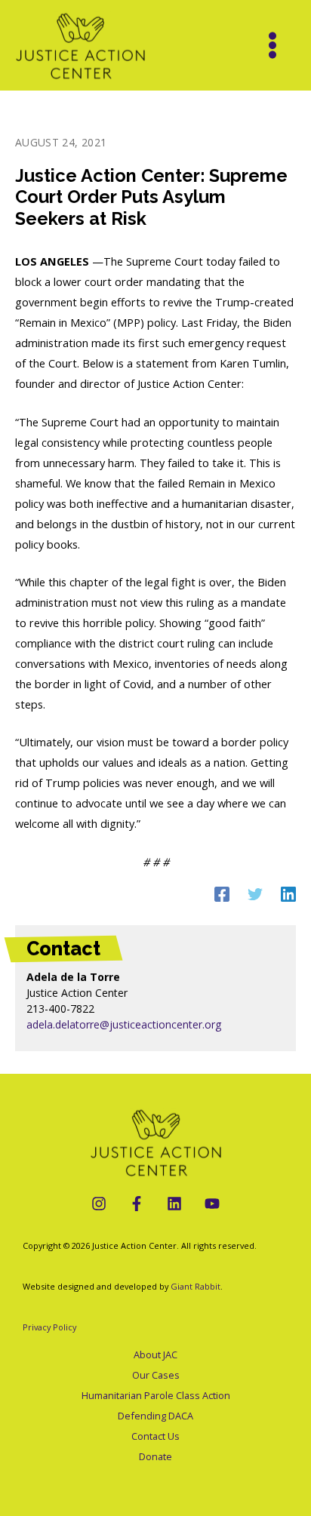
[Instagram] (98, 1203)
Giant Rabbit (195, 1286)
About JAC (155, 1354)
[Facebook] (221, 893)
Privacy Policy (49, 1327)
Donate (155, 1456)
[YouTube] (212, 1203)
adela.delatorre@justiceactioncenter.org (123, 1024)
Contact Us (155, 1436)
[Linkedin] (288, 893)
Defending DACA (155, 1415)
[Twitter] (255, 893)
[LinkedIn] (174, 1203)
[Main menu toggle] (272, 45)
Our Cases (156, 1375)
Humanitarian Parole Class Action (156, 1395)
